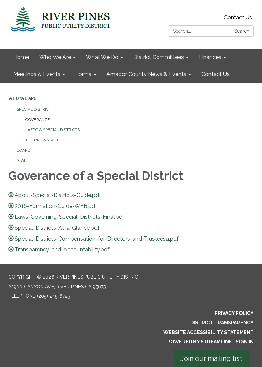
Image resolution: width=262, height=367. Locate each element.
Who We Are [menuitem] (55, 57)
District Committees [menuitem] (158, 57)
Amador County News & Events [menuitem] (146, 74)
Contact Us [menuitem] (215, 74)
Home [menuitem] (21, 57)
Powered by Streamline (199, 342)
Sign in (245, 342)
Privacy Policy (234, 313)
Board (23, 150)
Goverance (37, 119)
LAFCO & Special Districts (52, 129)
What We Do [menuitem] (102, 57)
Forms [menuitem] (83, 74)
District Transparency (222, 322)
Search (241, 31)
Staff (23, 160)
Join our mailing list (211, 358)
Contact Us (238, 17)
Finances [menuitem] (210, 57)
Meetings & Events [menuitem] (36, 74)
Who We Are (22, 98)
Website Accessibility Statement (208, 332)
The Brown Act (42, 140)
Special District (34, 109)
